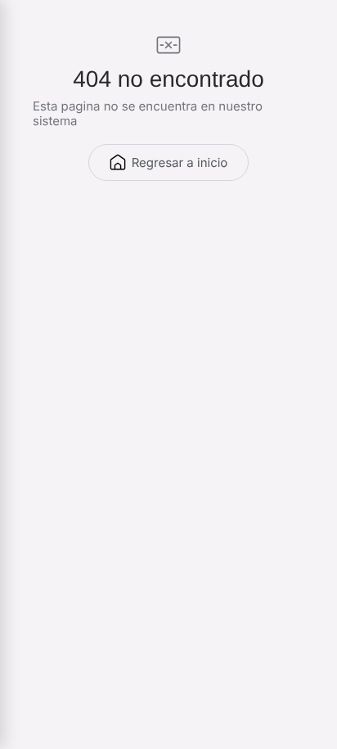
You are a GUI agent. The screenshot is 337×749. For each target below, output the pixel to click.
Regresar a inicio (180, 162)
